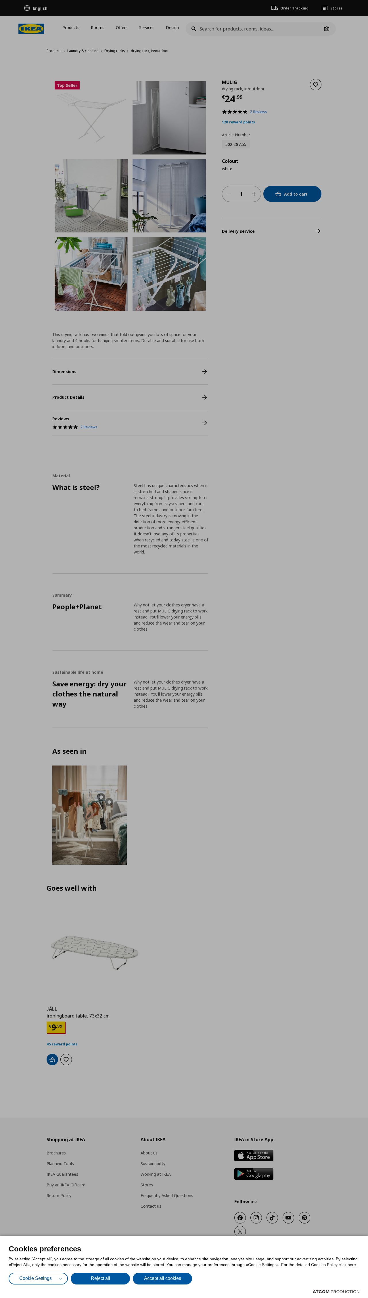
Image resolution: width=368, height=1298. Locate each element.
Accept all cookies (162, 1278)
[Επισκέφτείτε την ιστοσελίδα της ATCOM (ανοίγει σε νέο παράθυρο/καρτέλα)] (336, 1292)
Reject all (100, 1278)
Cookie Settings (35, 1278)
